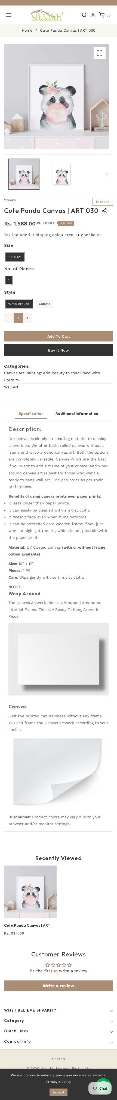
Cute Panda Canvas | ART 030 (27, 925)
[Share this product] (104, 210)
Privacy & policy (58, 1082)
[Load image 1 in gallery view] (24, 174)
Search (58, 1059)
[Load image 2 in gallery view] (61, 174)
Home (27, 30)
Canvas (44, 304)
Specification (31, 413)
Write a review (58, 985)
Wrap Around (18, 304)
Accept (58, 1092)
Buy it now (58, 350)
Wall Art (11, 387)
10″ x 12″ (14, 257)
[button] (8, 15)
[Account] (93, 15)
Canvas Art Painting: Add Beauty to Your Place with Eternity (52, 376)
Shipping (42, 235)
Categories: (16, 366)
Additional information (77, 413)
